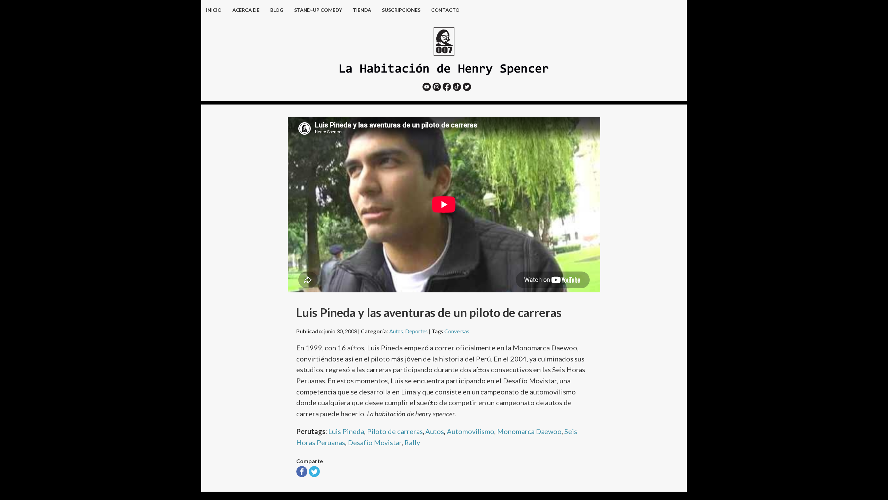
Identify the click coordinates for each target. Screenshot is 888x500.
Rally (412, 442)
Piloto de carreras (395, 431)
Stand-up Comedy (318, 10)
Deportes (416, 331)
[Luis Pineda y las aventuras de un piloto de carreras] (301, 474)
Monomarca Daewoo (529, 431)
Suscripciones (401, 10)
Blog (276, 10)
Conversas (456, 331)
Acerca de (245, 10)
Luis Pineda (346, 431)
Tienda (362, 10)
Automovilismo (470, 431)
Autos (396, 331)
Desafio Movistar (375, 442)
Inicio (214, 10)
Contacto (445, 10)
